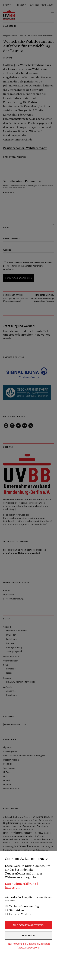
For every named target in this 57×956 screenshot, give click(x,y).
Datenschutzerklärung (20, 883)
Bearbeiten (28, 935)
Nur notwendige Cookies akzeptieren (29, 943)
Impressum (12, 887)
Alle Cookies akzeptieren (28, 925)
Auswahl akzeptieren (28, 947)
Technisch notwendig (24, 906)
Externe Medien (20, 914)
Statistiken (16, 910)
